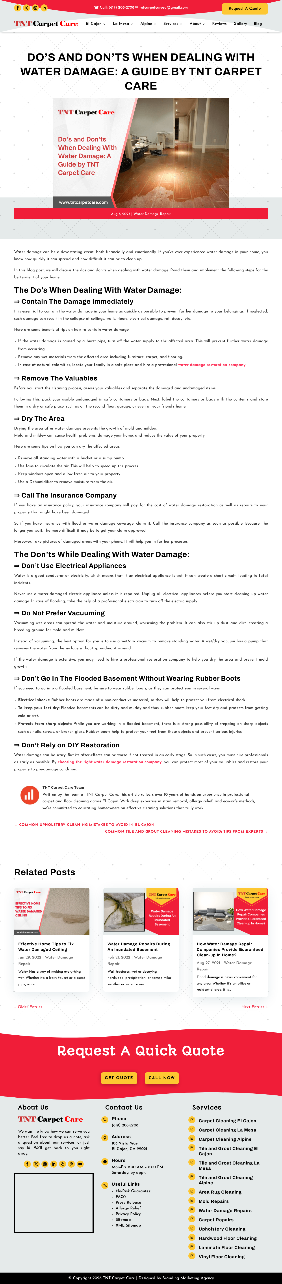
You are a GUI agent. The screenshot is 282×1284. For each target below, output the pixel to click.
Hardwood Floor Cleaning (228, 1238)
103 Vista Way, (125, 1144)
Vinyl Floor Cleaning (222, 1256)
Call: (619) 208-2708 (116, 7)
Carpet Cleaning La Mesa (227, 1130)
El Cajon (94, 24)
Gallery (240, 24)
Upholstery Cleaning (222, 1229)
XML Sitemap (128, 1226)
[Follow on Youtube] (80, 1164)
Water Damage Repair (152, 214)
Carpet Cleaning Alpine (225, 1139)
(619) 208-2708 (125, 1126)
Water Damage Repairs (225, 1210)
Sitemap (123, 1220)
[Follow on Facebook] (17, 7)
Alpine (146, 24)
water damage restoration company (212, 365)
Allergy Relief (128, 1209)
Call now (162, 1078)
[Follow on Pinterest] (71, 1164)
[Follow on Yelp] (62, 1164)
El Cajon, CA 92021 (129, 1149)
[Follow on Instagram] (35, 7)
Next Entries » (254, 1007)
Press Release (128, 1203)
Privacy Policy (128, 1214)
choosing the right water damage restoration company (110, 762)
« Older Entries (28, 1007)
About (195, 24)
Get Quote (119, 1078)
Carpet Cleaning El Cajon (227, 1120)
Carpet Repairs (216, 1219)
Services (170, 24)
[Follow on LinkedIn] (44, 7)
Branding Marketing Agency (188, 1278)
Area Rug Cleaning (220, 1192)
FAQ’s (121, 1197)
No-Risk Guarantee (133, 1191)
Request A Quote (245, 9)
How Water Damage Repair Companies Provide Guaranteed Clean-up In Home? (230, 949)
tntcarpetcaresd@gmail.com (163, 7)
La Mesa (121, 24)
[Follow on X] (26, 7)
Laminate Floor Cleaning (227, 1247)
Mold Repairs (214, 1201)
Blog (258, 24)
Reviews (219, 24)
